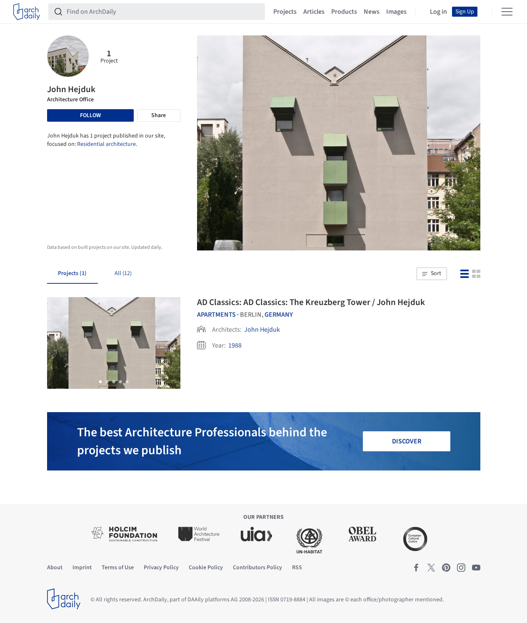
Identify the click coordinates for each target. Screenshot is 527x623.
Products (344, 11)
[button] (432, 274)
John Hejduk (262, 329)
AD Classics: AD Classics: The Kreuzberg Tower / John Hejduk (311, 302)
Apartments (216, 314)
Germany (279, 314)
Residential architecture (106, 144)
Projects (285, 11)
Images (396, 11)
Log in (438, 11)
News (372, 11)
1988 (235, 345)
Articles (314, 11)
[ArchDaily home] (26, 11)
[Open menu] (507, 11)
